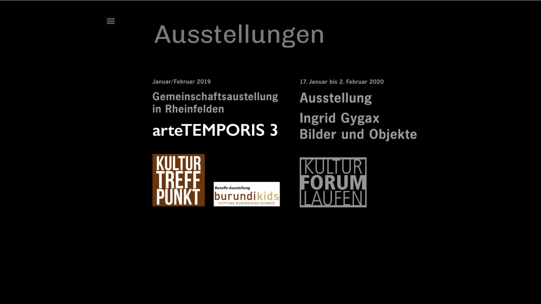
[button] (110, 21)
